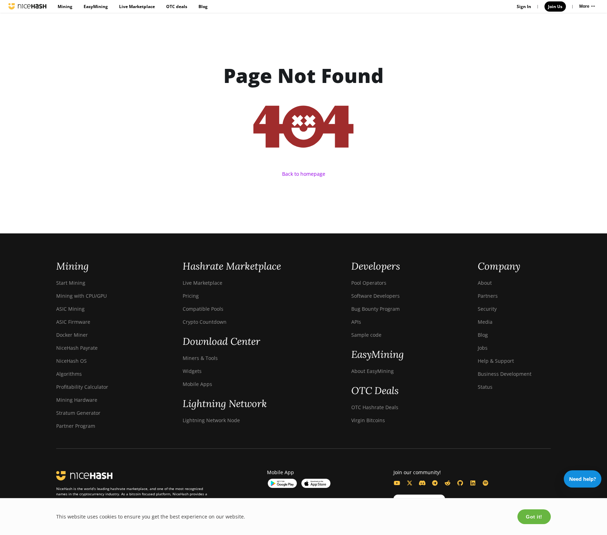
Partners (488, 295)
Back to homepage (303, 173)
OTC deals (176, 6)
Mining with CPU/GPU (81, 295)
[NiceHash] (27, 6)
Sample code (366, 334)
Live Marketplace (137, 6)
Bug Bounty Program (375, 308)
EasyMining (96, 6)
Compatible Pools (203, 308)
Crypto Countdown (205, 321)
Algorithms (69, 373)
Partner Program (75, 426)
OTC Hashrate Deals (374, 407)
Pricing (191, 295)
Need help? (582, 479)
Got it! (534, 517)
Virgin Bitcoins (368, 420)
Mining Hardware (76, 400)
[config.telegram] (434, 483)
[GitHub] (460, 483)
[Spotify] (485, 483)
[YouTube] (396, 483)
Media (485, 321)
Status (485, 386)
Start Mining (70, 282)
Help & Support (496, 360)
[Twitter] (409, 483)
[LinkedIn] (472, 483)
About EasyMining (372, 371)
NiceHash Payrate (77, 347)
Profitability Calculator (82, 386)
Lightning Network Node (211, 420)
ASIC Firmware (73, 321)
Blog (203, 6)
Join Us (555, 6)
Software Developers (375, 295)
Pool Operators (368, 282)
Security (487, 308)
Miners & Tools (200, 358)
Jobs (483, 347)
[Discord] (422, 483)
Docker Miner (72, 334)
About (485, 282)
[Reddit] (447, 483)
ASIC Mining (70, 308)
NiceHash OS (71, 360)
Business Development (504, 373)
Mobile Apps (197, 384)
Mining (65, 6)
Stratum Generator (78, 413)
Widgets (192, 371)
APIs (356, 321)
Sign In (524, 6)
